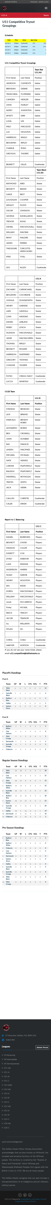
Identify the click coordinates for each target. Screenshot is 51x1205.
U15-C (6, 1119)
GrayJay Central (39, 1199)
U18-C (6, 1127)
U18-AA (7, 1123)
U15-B (6, 1115)
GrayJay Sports (10, 2)
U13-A (6, 1093)
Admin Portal (42, 1047)
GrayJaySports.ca (27, 1199)
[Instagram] (29, 1195)
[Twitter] (24, 1195)
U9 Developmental (11, 1063)
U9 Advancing (9, 1055)
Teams (46, 15)
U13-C (6, 1102)
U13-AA (7, 1089)
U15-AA (7, 1106)
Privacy (33, 1201)
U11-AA (7, 1068)
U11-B (6, 1076)
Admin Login (44, 2)
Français (34, 2)
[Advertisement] (25, 920)
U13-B (6, 1097)
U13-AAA (8, 1085)
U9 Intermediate (10, 1059)
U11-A (6, 1072)
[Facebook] (20, 1195)
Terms (27, 1201)
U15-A (4, 15)
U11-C (6, 1080)
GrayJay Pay (19, 1201)
